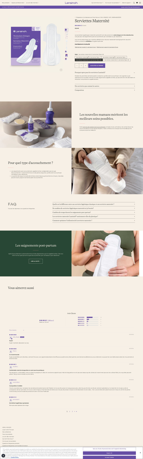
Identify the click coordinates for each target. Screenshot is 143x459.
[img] (12, 334)
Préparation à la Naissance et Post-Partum (88, 17)
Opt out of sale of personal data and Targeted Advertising (109, 448)
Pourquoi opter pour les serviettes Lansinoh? (90, 72)
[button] (78, 25)
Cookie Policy (15, 457)
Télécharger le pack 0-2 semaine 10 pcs (107, 47)
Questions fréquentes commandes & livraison (15, 445)
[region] (71, 453)
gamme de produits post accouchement (94, 127)
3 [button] (72, 411)
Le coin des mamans (8, 436)
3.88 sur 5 (51, 320)
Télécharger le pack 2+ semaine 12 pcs (85, 47)
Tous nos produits (7, 434)
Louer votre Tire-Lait (8, 429)
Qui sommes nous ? (8, 439)
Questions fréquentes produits (10, 443)
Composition (79, 90)
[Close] (140, 453)
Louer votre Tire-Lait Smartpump (130, 7)
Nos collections (6, 432)
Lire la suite (35, 261)
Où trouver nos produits (9, 441)
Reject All (109, 453)
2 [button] (69, 411)
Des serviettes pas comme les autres (87, 86)
